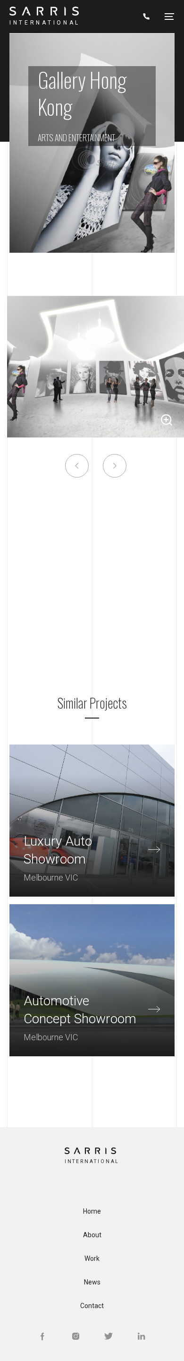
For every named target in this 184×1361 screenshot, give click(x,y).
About (92, 1235)
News (92, 1282)
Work (92, 1258)
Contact (92, 1306)
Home (92, 1211)
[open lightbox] (95, 366)
